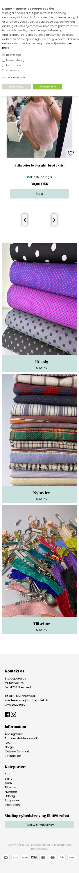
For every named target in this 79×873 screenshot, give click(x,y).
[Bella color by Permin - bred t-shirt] (39, 157)
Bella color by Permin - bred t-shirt (39, 165)
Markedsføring (15, 60)
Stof (7, 774)
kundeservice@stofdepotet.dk (26, 700)
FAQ (8, 743)
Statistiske (12, 70)
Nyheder (11, 792)
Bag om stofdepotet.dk (21, 738)
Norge (9, 747)
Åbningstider (14, 734)
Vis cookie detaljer (13, 77)
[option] (39, 134)
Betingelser (13, 756)
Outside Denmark (17, 751)
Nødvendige (13, 55)
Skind (9, 779)
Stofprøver (12, 800)
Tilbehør (10, 787)
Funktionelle (13, 65)
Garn (8, 783)
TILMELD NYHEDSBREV (39, 825)
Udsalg (10, 796)
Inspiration (12, 805)
